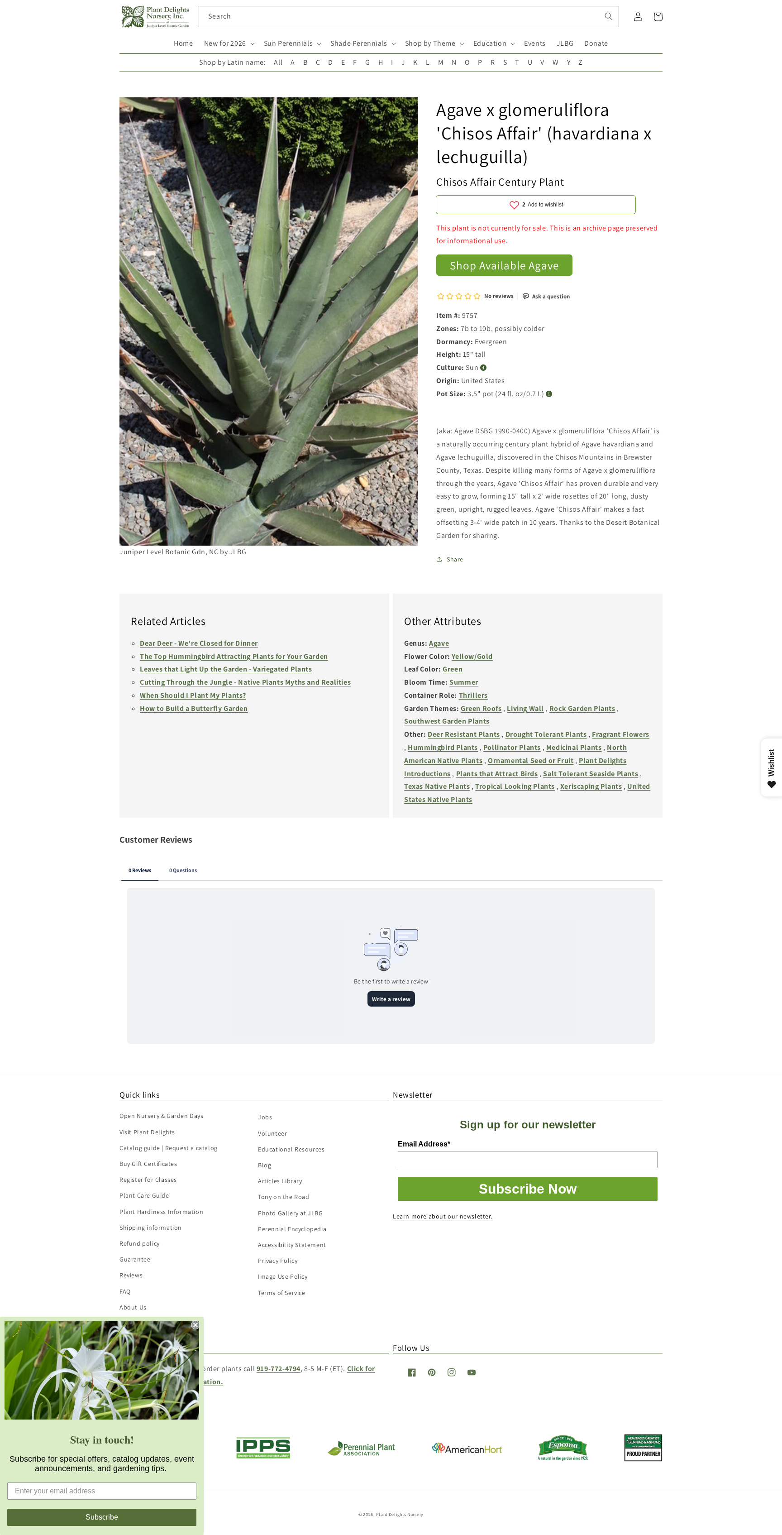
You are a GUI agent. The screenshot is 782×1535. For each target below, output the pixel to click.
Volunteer (272, 1133)
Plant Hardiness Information (161, 1212)
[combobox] (409, 16)
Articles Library (280, 1181)
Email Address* (424, 1144)
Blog (264, 1165)
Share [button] (455, 559)
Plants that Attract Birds (497, 773)
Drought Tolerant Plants (546, 734)
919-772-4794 (278, 1368)
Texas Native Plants (437, 786)
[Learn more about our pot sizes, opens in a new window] (549, 394)
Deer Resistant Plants (464, 734)
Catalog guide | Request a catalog (168, 1148)
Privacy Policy (277, 1261)
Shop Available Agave (504, 265)
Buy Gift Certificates (148, 1164)
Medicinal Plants (574, 747)
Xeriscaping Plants (591, 786)
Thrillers (473, 695)
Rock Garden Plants (582, 708)
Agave (439, 643)
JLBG (565, 43)
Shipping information (150, 1227)
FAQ (125, 1291)
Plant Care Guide (144, 1195)
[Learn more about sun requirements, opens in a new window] (483, 368)
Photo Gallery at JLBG (290, 1213)
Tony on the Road (284, 1197)
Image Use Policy (283, 1276)
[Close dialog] (195, 1324)
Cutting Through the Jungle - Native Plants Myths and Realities (245, 682)
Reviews (131, 1275)
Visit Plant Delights (147, 1132)
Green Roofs (481, 708)
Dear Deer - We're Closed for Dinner (199, 643)
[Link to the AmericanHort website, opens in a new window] (467, 1450)
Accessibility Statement (292, 1245)
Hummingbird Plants (443, 747)
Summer (463, 682)
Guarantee (134, 1259)
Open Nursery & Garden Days (161, 1116)
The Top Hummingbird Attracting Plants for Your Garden (234, 656)
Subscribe (102, 1517)
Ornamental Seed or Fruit (530, 760)
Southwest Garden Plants (447, 721)
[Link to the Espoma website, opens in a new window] (563, 1458)
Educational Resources (291, 1149)
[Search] (609, 16)
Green (453, 669)
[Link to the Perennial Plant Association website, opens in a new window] (361, 1453)
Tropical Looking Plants (515, 786)
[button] (228, 44)
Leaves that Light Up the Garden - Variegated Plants (226, 669)
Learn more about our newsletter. (442, 1216)
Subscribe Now (528, 1188)
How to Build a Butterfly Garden (194, 708)
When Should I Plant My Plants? (193, 695)
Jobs (265, 1117)
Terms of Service (281, 1293)
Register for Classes (148, 1179)
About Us (133, 1307)
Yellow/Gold (472, 656)
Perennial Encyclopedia (292, 1229)
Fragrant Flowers (620, 734)
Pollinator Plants (512, 747)
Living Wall (525, 708)
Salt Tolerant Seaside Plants (590, 773)
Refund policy (139, 1243)
